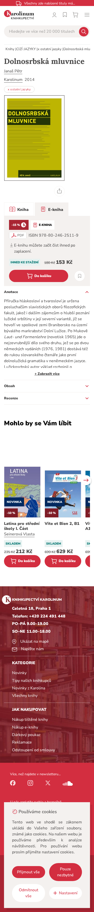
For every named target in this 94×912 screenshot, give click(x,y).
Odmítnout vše (28, 893)
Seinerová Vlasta (19, 534)
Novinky (19, 673)
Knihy (10, 49)
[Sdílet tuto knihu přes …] (59, 191)
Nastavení (68, 893)
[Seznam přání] (65, 14)
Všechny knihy (25, 695)
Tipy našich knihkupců (31, 680)
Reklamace (22, 742)
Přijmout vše (28, 872)
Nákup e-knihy (25, 727)
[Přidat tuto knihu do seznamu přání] (79, 276)
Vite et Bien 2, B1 (62, 523)
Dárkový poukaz (26, 735)
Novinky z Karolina (28, 688)
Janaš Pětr (13, 71)
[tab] (19, 209)
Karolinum (13, 79)
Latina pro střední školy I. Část (22, 526)
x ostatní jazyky (49, 49)
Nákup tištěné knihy (30, 719)
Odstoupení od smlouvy (33, 750)
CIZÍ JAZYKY (26, 49)
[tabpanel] (47, 251)
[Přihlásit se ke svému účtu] (54, 14)
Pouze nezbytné (65, 872)
